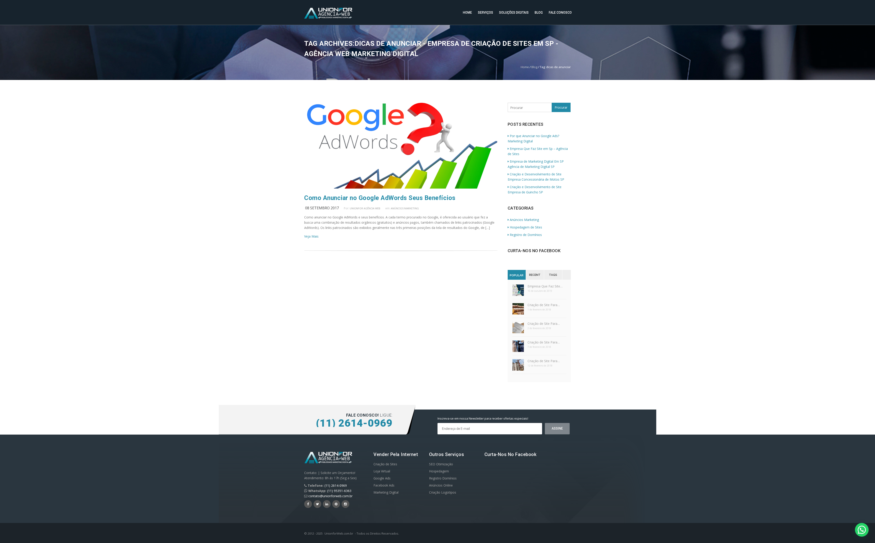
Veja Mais (311, 236)
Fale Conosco (560, 12)
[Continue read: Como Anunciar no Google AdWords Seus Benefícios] (400, 187)
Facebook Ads (383, 485)
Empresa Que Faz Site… (545, 286)
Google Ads (382, 478)
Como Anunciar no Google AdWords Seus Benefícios (380, 198)
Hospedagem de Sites (526, 227)
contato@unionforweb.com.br (330, 496)
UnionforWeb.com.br (338, 533)
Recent (534, 275)
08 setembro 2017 (322, 207)
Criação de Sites (385, 464)
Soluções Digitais (514, 12)
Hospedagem (439, 471)
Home (467, 12)
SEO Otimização (441, 464)
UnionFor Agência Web (365, 208)
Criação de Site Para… (544, 305)
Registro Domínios (443, 478)
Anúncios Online (441, 485)
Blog (539, 12)
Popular (516, 275)
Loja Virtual (381, 471)
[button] (862, 530)
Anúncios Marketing (405, 208)
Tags (553, 275)
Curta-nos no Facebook (534, 250)
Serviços (485, 12)
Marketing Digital (386, 492)
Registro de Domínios (526, 235)
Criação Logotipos (442, 492)
